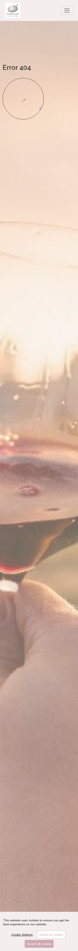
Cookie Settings (22, 934)
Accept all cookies (39, 944)
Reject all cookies (51, 934)
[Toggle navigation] (67, 10)
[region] (39, 931)
